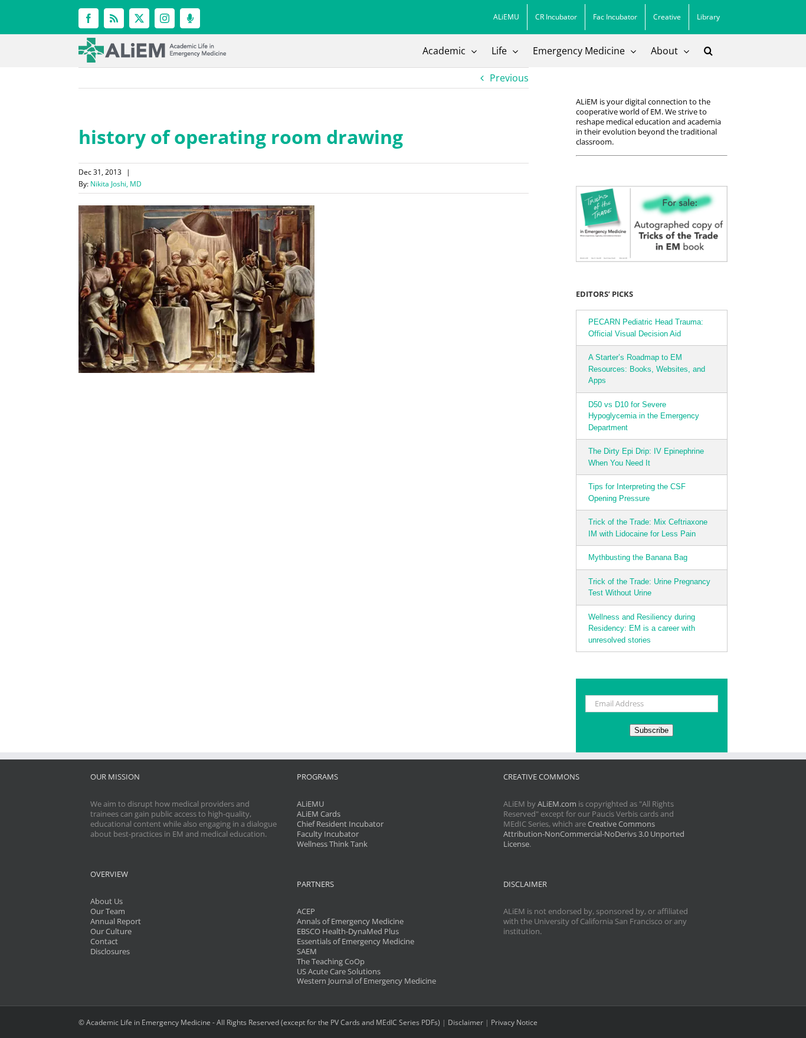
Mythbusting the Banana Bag (637, 557)
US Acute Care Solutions (339, 971)
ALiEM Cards (318, 813)
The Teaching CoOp (331, 961)
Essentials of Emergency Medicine (355, 941)
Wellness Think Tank (332, 844)
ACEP (306, 911)
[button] (708, 51)
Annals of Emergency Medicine (350, 921)
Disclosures (110, 951)
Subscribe (651, 730)
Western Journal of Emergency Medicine (366, 980)
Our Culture (111, 931)
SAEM (307, 951)
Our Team (107, 911)
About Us (106, 901)
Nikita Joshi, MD (116, 184)
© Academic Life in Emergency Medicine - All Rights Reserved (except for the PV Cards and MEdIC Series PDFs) (259, 1022)
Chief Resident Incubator (340, 823)
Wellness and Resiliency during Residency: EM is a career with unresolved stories (641, 628)
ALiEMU (310, 803)
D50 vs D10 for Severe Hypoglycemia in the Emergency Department (643, 416)
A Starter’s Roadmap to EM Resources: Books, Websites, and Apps (646, 369)
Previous (509, 77)
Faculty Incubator (328, 834)
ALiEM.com (557, 803)
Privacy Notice (514, 1022)
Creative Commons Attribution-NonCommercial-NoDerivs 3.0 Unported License (593, 833)
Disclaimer (465, 1022)
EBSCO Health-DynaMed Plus (348, 931)
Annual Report (115, 921)
